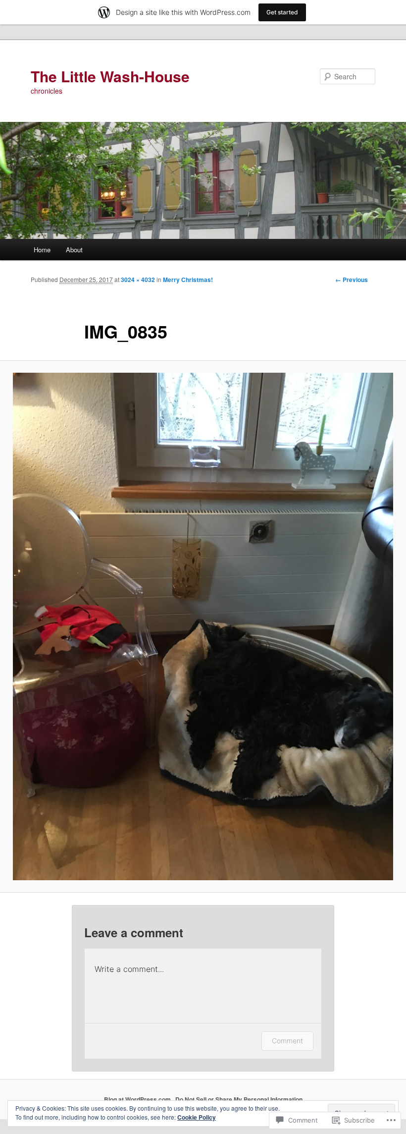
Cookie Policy (196, 1117)
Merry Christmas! (188, 279)
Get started (282, 12)
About (74, 249)
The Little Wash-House (110, 76)
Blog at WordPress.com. (138, 1099)
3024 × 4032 (138, 279)
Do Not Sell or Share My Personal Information (239, 1099)
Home (42, 249)
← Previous (351, 279)
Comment (287, 1040)
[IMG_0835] (203, 626)
